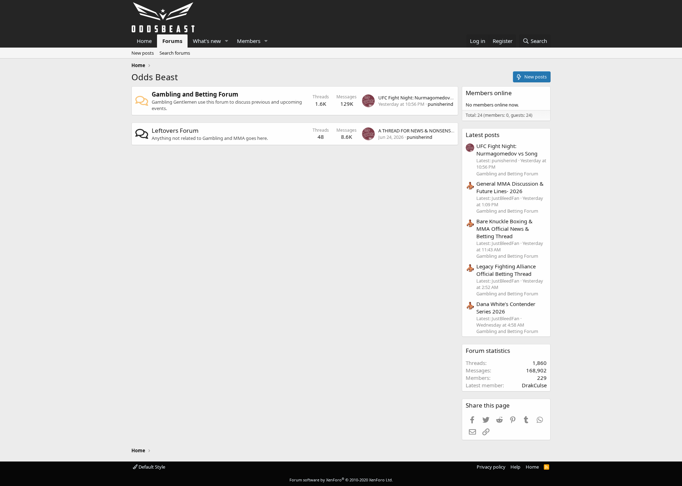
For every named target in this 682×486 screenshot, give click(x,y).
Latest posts (482, 135)
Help (515, 467)
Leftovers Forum (175, 130)
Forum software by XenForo (341, 479)
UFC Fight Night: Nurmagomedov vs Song (423, 97)
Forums (172, 40)
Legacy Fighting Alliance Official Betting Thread (506, 270)
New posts (142, 53)
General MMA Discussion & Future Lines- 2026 (509, 187)
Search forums (174, 53)
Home (144, 40)
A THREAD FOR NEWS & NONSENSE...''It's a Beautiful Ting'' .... (442, 130)
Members (248, 40)
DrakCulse (534, 385)
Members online (489, 93)
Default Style (151, 467)
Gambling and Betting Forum (195, 94)
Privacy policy (491, 467)
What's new (207, 40)
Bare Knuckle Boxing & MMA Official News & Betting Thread (504, 229)
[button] (227, 41)
